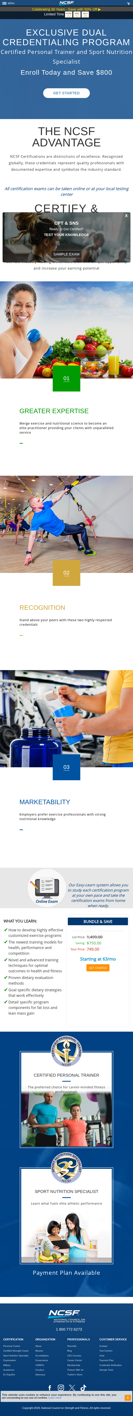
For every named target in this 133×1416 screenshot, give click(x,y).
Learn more (54, 1397)
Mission (39, 1350)
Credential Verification (110, 1365)
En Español (9, 1374)
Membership (73, 1365)
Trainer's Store (74, 1374)
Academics (8, 1370)
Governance (41, 1360)
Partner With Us (75, 1370)
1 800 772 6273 (69, 1329)
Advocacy (40, 1374)
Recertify (71, 1346)
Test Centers (105, 1350)
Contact (103, 1346)
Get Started (98, 968)
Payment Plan (106, 1360)
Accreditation (42, 1355)
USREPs (39, 1365)
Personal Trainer (11, 1346)
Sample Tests (106, 1370)
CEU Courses (74, 1355)
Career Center (74, 1360)
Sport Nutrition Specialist (15, 1355)
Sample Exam (66, 254)
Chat (101, 1355)
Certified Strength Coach (16, 1350)
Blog (69, 1350)
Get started (66, 93)
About (38, 1346)
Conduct (39, 1370)
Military (7, 1365)
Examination (9, 1360)
